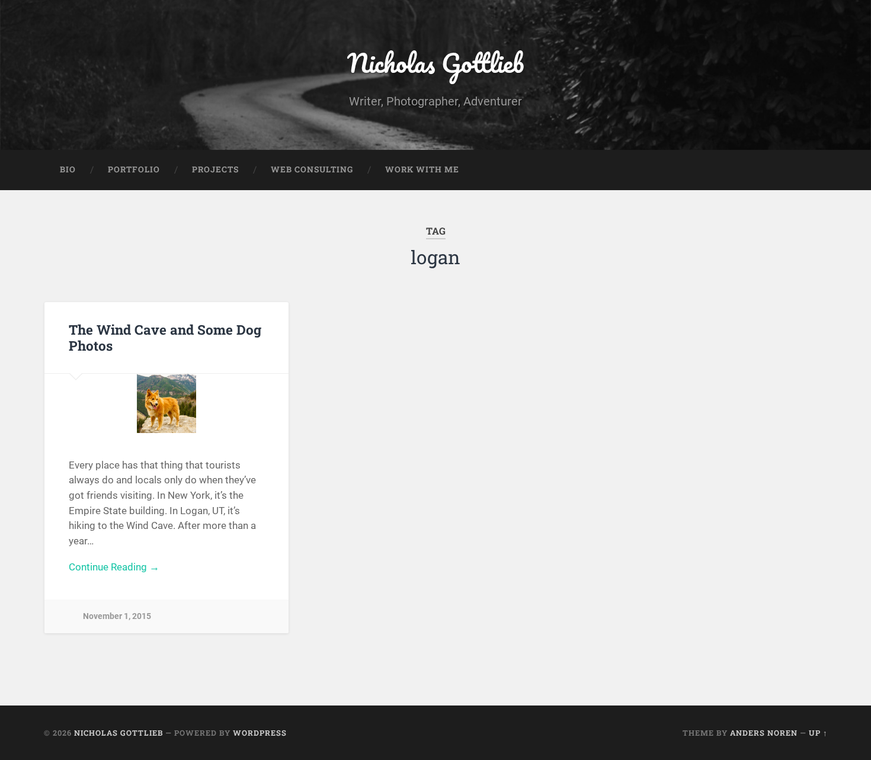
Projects (215, 169)
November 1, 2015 (117, 616)
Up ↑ (818, 732)
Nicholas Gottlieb (435, 62)
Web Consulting (312, 169)
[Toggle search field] (807, 170)
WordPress (260, 732)
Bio (68, 169)
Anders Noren (764, 732)
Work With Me (422, 169)
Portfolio (134, 169)
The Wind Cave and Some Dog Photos (165, 337)
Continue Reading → (114, 567)
